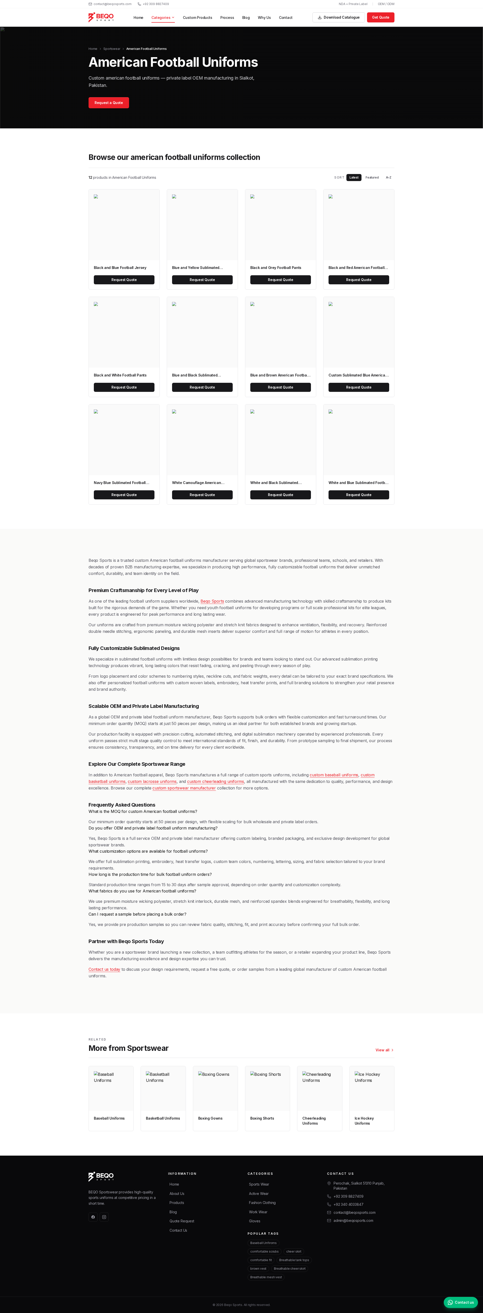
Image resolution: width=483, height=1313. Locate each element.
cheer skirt (293, 1251)
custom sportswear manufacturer (184, 787)
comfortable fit (261, 1260)
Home (138, 17)
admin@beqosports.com (353, 1220)
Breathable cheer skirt (289, 1268)
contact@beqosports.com (113, 4)
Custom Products (197, 17)
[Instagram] (104, 1217)
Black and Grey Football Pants (275, 267)
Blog (246, 17)
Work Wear (258, 1212)
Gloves (254, 1221)
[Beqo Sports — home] (101, 17)
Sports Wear (259, 1184)
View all (382, 1050)
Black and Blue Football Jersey (120, 267)
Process (227, 17)
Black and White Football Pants (120, 375)
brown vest (258, 1268)
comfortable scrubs (264, 1251)
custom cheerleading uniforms (215, 781)
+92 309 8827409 (156, 4)
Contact (286, 17)
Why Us (264, 17)
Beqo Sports (212, 601)
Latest (353, 177)
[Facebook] (93, 1217)
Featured (372, 177)
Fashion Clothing (262, 1202)
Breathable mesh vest (266, 1277)
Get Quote (380, 17)
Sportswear (111, 49)
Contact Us (178, 1230)
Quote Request (182, 1221)
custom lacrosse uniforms (152, 781)
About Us (177, 1193)
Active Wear (259, 1193)
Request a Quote (109, 102)
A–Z (388, 177)
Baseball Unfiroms (263, 1243)
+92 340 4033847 (348, 1204)
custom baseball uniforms (334, 774)
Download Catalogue (342, 17)
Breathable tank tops (294, 1260)
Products (177, 1202)
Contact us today (104, 969)
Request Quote (124, 280)
